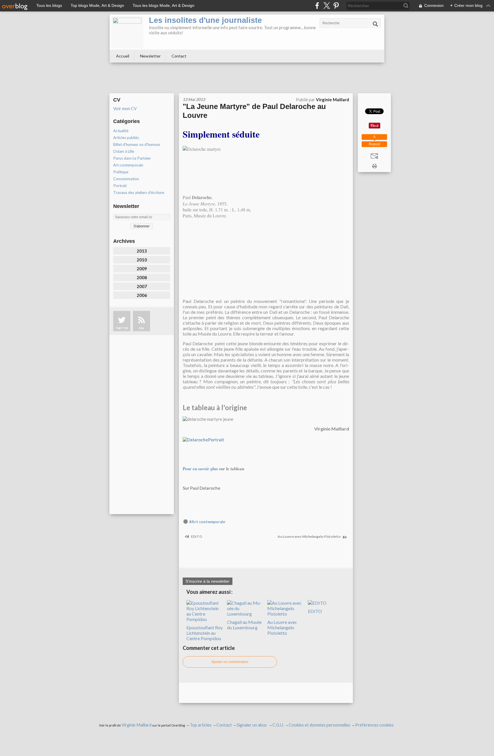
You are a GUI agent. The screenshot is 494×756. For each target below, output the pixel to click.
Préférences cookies (374, 725)
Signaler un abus (252, 725)
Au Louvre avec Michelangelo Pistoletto (309, 536)
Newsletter (150, 55)
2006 (142, 295)
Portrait (120, 185)
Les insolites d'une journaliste (205, 20)
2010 (142, 259)
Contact (179, 55)
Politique (120, 172)
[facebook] (317, 5)
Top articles (201, 725)
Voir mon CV (125, 108)
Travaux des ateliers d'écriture (138, 192)
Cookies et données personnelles (319, 725)
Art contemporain (128, 165)
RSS (141, 328)
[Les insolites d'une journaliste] (127, 32)
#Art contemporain (207, 521)
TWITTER (121, 328)
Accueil (122, 55)
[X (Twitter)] (326, 5)
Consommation (126, 178)
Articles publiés (126, 137)
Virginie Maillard (136, 725)
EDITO (196, 536)
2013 (142, 250)
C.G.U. (278, 725)
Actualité (120, 130)
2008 (142, 277)
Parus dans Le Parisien (132, 158)
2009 (142, 268)
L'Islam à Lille (123, 151)
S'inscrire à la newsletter (208, 581)
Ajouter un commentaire (229, 662)
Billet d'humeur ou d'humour (136, 144)
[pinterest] (336, 5)
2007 (142, 286)
